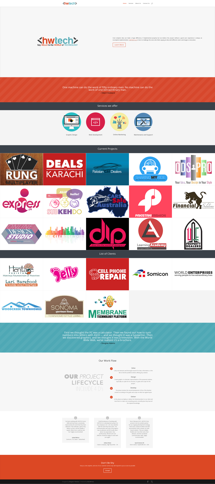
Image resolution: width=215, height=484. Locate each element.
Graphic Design (71, 135)
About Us (138, 3)
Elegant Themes (74, 481)
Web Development (95, 135)
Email (107, 470)
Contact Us (146, 3)
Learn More (119, 45)
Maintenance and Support (143, 135)
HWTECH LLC (133, 40)
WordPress (90, 481)
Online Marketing (119, 135)
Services (131, 3)
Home (124, 3)
